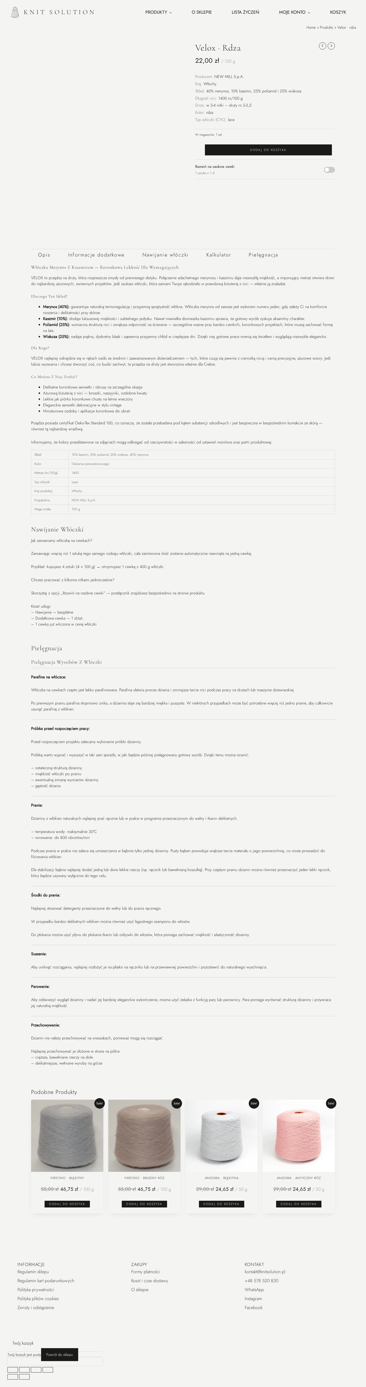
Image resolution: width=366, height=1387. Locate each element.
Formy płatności (145, 1271)
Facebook (253, 1307)
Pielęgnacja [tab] (263, 254)
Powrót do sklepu (59, 1354)
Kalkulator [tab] (218, 254)
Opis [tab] (44, 254)
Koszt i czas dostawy (149, 1280)
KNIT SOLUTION (60, 12)
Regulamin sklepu (33, 1271)
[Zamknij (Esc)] (48, 1370)
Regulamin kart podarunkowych (45, 1280)
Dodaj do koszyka (268, 150)
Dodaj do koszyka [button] (67, 1204)
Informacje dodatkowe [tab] (96, 254)
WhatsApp (254, 1289)
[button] (151, 48)
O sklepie (139, 1289)
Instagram (253, 1298)
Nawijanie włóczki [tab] (165, 254)
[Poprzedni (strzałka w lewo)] (12, 1377)
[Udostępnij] (36, 1370)
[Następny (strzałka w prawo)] (24, 1377)
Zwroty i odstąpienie (35, 1307)
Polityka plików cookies (38, 1298)
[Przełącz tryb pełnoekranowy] (24, 1370)
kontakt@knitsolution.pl (265, 1271)
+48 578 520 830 (261, 1280)
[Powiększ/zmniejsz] (12, 1370)
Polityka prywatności (35, 1289)
